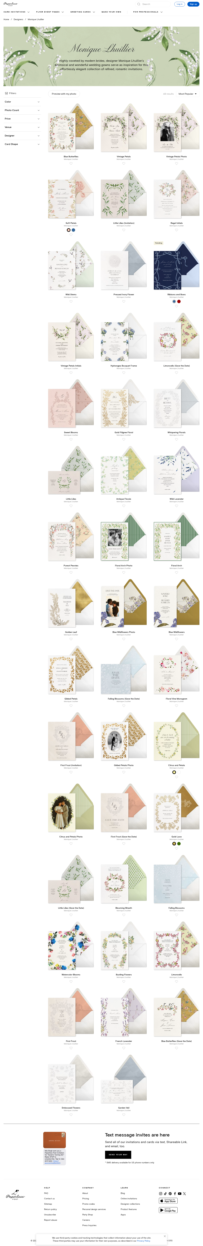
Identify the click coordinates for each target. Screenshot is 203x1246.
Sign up (193, 4)
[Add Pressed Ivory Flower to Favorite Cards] (124, 301)
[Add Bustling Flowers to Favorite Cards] (124, 981)
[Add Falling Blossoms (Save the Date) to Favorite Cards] (124, 706)
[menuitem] (17, 12)
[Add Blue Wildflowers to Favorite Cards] (176, 639)
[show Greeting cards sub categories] (94, 12)
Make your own (111, 12)
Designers (18, 19)
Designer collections (130, 1204)
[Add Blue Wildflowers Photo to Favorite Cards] (124, 639)
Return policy (50, 1209)
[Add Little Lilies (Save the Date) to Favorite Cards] (71, 915)
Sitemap (48, 1204)
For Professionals (146, 12)
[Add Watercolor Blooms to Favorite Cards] (71, 981)
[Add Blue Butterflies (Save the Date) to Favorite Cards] (176, 1048)
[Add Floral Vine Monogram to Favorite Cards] (176, 706)
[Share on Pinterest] (170, 1193)
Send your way (118, 1155)
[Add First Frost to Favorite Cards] (71, 1048)
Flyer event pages (48, 12)
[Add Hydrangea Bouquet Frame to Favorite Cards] (124, 373)
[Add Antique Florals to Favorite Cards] (124, 506)
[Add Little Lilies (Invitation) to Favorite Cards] (124, 230)
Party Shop (87, 1214)
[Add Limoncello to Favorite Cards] (176, 981)
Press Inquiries (89, 1225)
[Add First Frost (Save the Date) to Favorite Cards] (124, 843)
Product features (129, 1209)
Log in (179, 4)
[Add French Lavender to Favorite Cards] (124, 1048)
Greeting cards (80, 12)
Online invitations (129, 1198)
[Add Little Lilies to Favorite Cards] (71, 506)
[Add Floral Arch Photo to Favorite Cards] (124, 572)
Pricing (85, 1198)
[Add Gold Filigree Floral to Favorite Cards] (124, 439)
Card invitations (15, 12)
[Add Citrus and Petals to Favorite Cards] (176, 777)
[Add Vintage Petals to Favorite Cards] (124, 163)
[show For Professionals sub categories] (161, 12)
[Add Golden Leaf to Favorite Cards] (71, 639)
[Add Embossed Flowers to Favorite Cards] (71, 1115)
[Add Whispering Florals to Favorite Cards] (176, 439)
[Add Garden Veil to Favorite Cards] (124, 1115)
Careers (86, 1220)
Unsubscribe (50, 1214)
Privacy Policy (143, 1241)
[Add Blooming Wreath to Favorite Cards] (124, 915)
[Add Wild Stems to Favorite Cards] (71, 301)
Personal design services (94, 1209)
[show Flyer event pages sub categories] (62, 12)
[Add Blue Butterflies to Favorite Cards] (71, 163)
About (85, 1193)
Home (6, 19)
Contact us (49, 1198)
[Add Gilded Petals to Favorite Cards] (71, 706)
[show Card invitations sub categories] (28, 12)
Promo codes (88, 1204)
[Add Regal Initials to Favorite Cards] (176, 230)
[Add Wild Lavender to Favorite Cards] (176, 506)
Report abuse (50, 1220)
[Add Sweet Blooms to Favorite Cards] (71, 439)
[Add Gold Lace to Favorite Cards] (176, 848)
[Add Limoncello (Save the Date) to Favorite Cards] (176, 373)
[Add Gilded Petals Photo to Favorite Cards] (124, 772)
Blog (123, 1193)
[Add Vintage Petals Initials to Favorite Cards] (71, 373)
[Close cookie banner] (165, 1236)
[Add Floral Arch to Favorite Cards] (176, 572)
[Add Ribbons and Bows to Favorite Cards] (176, 306)
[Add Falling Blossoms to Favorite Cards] (176, 915)
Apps (123, 1214)
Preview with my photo (64, 93)
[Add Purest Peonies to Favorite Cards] (71, 572)
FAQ (46, 1193)
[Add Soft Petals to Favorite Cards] (71, 235)
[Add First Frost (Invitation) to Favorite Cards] (71, 772)
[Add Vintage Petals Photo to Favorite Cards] (176, 163)
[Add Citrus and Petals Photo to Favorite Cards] (71, 843)
